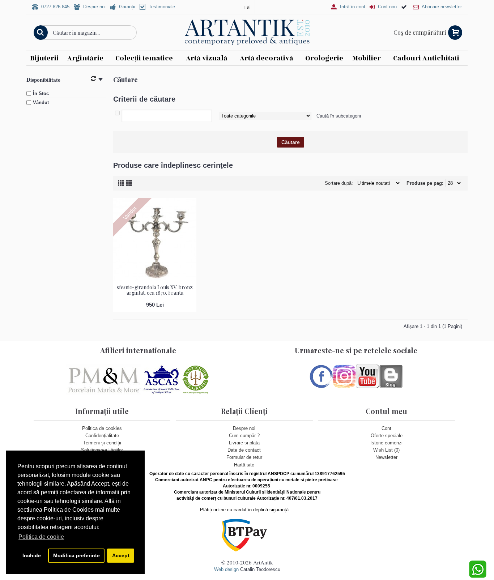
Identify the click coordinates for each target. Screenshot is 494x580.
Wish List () (386, 450)
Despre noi (244, 428)
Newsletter (386, 457)
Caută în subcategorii (338, 116)
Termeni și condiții (102, 442)
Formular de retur (244, 457)
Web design (226, 569)
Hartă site (244, 465)
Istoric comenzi (386, 442)
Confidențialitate (102, 435)
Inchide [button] (31, 555)
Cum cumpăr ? (244, 435)
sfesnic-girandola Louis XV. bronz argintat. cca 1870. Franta (155, 290)
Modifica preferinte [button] (76, 555)
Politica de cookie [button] (41, 537)
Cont (386, 428)
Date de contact (244, 450)
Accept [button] (120, 555)
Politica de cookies (102, 428)
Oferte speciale (387, 435)
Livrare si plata (244, 442)
